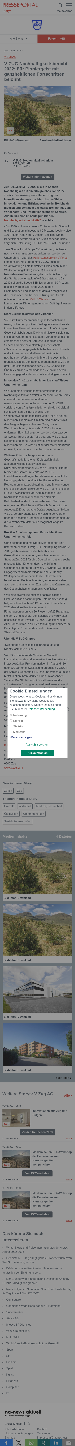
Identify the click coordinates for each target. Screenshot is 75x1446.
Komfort (18, 720)
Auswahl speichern (37, 744)
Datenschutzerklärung (41, 709)
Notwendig (20, 715)
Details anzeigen (21, 737)
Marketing (19, 731)
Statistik (18, 726)
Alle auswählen (38, 752)
